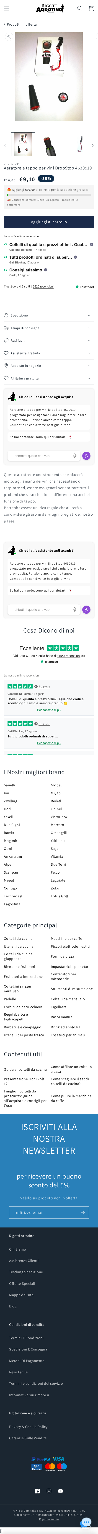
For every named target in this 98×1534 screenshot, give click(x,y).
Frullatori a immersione (23, 976)
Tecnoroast (13, 896)
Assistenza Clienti (24, 1260)
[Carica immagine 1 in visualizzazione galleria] (23, 144)
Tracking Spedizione (26, 1272)
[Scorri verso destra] (93, 145)
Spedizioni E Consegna (28, 1349)
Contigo (10, 888)
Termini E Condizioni (26, 1338)
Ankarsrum (13, 856)
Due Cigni (12, 824)
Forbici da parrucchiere (23, 1007)
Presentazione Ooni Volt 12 (24, 1081)
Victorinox (59, 816)
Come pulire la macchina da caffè (71, 1098)
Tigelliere (59, 1007)
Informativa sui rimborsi (29, 1395)
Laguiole (58, 880)
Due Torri (58, 864)
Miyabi (56, 793)
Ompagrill (59, 832)
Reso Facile (18, 1372)
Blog (13, 1306)
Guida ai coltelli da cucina (25, 1069)
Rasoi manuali (63, 1017)
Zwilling (10, 801)
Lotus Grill (59, 896)
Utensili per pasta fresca (24, 1035)
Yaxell (8, 816)
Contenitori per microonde (63, 976)
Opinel (56, 809)
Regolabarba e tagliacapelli (16, 1017)
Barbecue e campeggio (22, 1027)
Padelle (10, 999)
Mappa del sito (21, 1294)
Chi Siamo (17, 1249)
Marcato (57, 824)
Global (56, 785)
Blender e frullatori (19, 966)
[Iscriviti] (83, 1212)
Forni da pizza (62, 956)
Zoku (55, 888)
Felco (55, 872)
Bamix (9, 832)
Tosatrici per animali (68, 1035)
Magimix (11, 840)
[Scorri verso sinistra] (5, 145)
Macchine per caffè (66, 938)
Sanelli (9, 785)
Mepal (9, 880)
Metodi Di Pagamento (27, 1360)
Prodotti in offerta (22, 24)
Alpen (8, 864)
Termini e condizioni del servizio (36, 1383)
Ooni (8, 848)
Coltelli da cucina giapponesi (18, 956)
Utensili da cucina (19, 946)
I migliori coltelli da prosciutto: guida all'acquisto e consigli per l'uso (25, 1098)
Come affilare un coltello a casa (71, 1069)
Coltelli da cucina (18, 938)
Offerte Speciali (22, 1283)
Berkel (56, 801)
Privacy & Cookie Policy (28, 1426)
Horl (7, 809)
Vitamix (57, 856)
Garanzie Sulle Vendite (28, 1438)
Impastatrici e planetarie (71, 966)
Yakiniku (58, 840)
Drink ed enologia (65, 1027)
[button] (6, 8)
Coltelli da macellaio (68, 999)
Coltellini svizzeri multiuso (18, 988)
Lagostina (12, 904)
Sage (55, 848)
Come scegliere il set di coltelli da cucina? (70, 1081)
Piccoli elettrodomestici (70, 946)
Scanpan (11, 872)
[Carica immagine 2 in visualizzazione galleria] (48, 144)
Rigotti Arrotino (49, 1519)
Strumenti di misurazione (72, 988)
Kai (6, 793)
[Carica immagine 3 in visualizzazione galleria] (74, 144)
